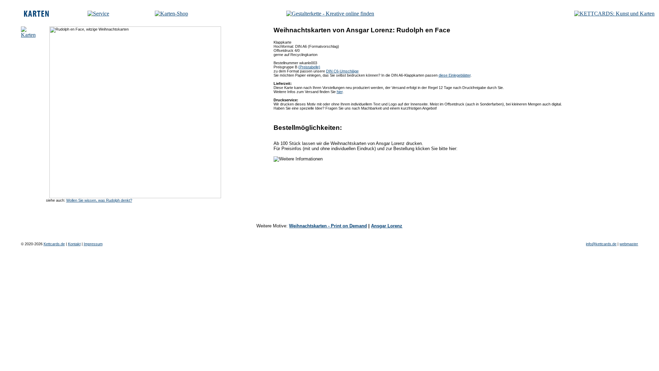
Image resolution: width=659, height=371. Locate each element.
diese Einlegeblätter (455, 75)
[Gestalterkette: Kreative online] (330, 13)
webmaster (629, 244)
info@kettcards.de (601, 244)
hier (340, 92)
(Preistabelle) (309, 67)
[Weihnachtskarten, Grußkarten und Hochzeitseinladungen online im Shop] (171, 13)
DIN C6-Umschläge (342, 71)
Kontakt (74, 244)
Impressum (93, 244)
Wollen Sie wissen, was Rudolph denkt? (99, 200)
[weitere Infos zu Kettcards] (98, 13)
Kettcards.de (54, 244)
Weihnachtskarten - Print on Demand (328, 225)
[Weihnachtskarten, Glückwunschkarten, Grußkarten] (36, 15)
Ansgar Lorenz (386, 225)
